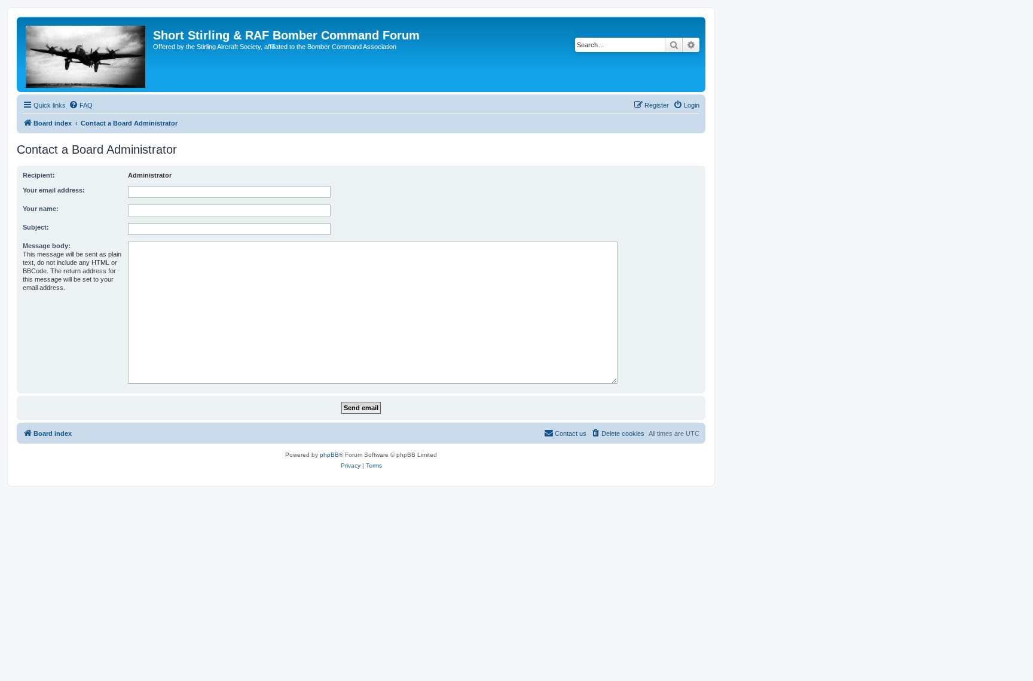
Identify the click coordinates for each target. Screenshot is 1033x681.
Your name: (41, 208)
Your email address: (54, 190)
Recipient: (39, 175)
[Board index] (86, 54)
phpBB (329, 454)
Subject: (36, 227)
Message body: (47, 245)
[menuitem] (81, 105)
